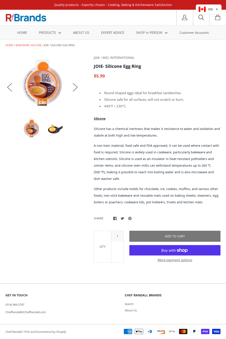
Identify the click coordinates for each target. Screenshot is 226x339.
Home (9, 45)
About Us (131, 310)
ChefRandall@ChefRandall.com (26, 312)
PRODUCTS (48, 32)
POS (27, 332)
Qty (102, 246)
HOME (22, 32)
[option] (42, 82)
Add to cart (175, 236)
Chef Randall (14, 332)
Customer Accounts (194, 32)
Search (129, 304)
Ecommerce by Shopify (51, 332)
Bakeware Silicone (29, 45)
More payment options (175, 260)
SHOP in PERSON (149, 32)
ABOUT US (81, 32)
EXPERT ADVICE (112, 32)
